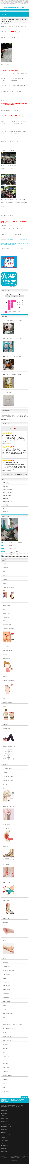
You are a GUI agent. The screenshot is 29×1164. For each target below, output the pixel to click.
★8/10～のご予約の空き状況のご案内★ (12, 356)
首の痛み (5, 579)
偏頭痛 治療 (19, 239)
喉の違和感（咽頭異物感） (9, 970)
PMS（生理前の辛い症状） (9, 1028)
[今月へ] (20, 294)
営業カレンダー (5, 1137)
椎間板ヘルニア (6, 613)
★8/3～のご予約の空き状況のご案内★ (12, 374)
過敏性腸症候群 (6, 974)
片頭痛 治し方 (7, 242)
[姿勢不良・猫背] (8, 736)
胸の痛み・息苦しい (7, 702)
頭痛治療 (13, 244)
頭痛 (22, 242)
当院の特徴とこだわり (8, 489)
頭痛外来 (5, 244)
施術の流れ (5, 486)
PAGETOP (24, 1097)
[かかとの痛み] (8, 872)
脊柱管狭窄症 (6, 617)
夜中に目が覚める (7, 1001)
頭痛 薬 (24, 243)
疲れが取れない (6, 997)
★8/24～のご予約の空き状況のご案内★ (12, 320)
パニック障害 (6, 982)
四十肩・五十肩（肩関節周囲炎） (11, 587)
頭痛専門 (9, 244)
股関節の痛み (6, 764)
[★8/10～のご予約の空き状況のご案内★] (8, 364)
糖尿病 (4, 1005)
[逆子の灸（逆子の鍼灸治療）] (8, 688)
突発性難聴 (5, 1064)
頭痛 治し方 (14, 243)
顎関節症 (5, 1079)
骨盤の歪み (5, 676)
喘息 (4, 698)
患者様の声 (5, 498)
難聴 (4, 1060)
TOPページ (4, 1099)
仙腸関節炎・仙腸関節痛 (8, 628)
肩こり (4, 571)
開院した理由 (21, 1099)
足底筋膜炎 (5, 846)
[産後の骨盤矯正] (8, 666)
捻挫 (4, 1083)
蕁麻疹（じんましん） (8, 1036)
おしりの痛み (6, 646)
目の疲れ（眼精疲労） (8, 1075)
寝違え (4, 583)
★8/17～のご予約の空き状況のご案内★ (12, 338)
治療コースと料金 (7, 495)
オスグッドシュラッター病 (9, 824)
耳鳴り (4, 1052)
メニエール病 (6, 1056)
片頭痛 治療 (13, 242)
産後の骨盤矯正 (6, 658)
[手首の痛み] (8, 930)
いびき (4, 1009)
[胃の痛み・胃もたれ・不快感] (8, 754)
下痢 (4, 1017)
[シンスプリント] (8, 836)
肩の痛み (5, 575)
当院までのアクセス (7, 501)
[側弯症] (8, 714)
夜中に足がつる (6, 882)
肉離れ (4, 1087)
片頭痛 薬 (19, 242)
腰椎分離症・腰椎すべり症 (9, 624)
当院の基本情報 (5, 1140)
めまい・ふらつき (7, 1040)
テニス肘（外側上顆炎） (8, 780)
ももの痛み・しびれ (7, 768)
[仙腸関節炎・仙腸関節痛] (8, 636)
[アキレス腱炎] (8, 908)
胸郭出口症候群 (6, 605)
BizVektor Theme (17, 1158)
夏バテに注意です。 (5, 248)
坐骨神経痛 (5, 621)
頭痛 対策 (4, 243)
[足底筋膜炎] (8, 854)
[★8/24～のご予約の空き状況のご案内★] (8, 328)
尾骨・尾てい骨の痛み (8, 650)
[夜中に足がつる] (8, 890)
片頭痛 (2, 242)
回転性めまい (6, 1044)
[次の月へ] (22, 294)
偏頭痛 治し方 (13, 239)
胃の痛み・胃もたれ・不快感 (10, 746)
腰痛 (4, 609)
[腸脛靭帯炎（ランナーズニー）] (8, 814)
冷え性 (4, 1032)
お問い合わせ (6, 505)
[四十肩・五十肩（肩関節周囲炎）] (8, 595)
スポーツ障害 (6, 1091)
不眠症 (4, 978)
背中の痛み (5, 724)
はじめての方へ (13, 1099)
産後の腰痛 (5, 654)
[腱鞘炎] (8, 948)
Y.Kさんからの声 (7, 392)
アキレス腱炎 (6, 900)
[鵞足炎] (8, 796)
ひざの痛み (5, 784)
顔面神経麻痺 (6, 1067)
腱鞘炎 (4, 940)
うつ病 (4, 958)
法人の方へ (5, 508)
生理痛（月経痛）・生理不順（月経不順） (13, 1024)
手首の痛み (5, 922)
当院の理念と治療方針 (16, 1100)
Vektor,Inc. (24, 1158)
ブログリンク (6, 511)
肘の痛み (5, 772)
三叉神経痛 (5, 1071)
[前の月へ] (17, 294)
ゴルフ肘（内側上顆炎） (8, 776)
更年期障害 (5, 962)
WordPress (10, 1158)
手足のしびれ (6, 918)
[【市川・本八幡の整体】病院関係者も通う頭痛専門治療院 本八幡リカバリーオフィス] (14, 7)
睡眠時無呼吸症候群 (7, 1013)
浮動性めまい (6, 1048)
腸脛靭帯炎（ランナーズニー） (10, 806)
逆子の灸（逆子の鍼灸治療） (10, 680)
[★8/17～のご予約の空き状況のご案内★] (8, 346)
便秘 (4, 1021)
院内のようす (6, 482)
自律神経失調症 (6, 966)
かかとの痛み (6, 864)
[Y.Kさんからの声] (8, 400)
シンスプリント (6, 828)
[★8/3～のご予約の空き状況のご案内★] (8, 382)
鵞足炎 (4, 788)
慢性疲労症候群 (6, 989)
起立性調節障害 (6, 986)
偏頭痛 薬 (24, 239)
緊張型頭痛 (5, 567)
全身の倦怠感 (6, 993)
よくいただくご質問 (7, 492)
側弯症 (4, 706)
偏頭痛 (8, 239)
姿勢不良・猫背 (6, 728)
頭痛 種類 (20, 243)
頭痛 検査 (9, 243)
